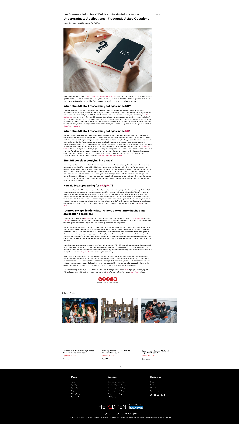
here (140, 203)
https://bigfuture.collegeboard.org (110, 155)
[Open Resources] (182, 4)
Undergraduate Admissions (116, 363)
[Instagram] (151, 371)
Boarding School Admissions (117, 360)
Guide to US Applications (118, 14)
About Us (74, 360)
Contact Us (74, 363)
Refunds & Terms (76, 372)
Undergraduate (134, 14)
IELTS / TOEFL (84, 252)
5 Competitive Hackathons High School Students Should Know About (78, 327)
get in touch (135, 272)
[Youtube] (158, 371)
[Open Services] (171, 4)
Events (152, 360)
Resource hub (154, 366)
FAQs (72, 366)
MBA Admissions (113, 372)
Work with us (154, 363)
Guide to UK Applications (99, 14)
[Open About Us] (161, 4)
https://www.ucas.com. (71, 126)
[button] (100, 279)
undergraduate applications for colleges (101, 96)
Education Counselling (115, 369)
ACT (109, 185)
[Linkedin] (155, 371)
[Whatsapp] (162, 371)
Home (73, 357)
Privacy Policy (75, 369)
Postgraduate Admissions (116, 366)
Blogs (152, 357)
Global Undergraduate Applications (75, 14)
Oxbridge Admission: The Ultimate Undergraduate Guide (116, 327)
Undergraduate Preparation (116, 357)
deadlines (87, 218)
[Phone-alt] (165, 371)
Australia (66, 220)
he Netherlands (137, 218)
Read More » (67, 334)
